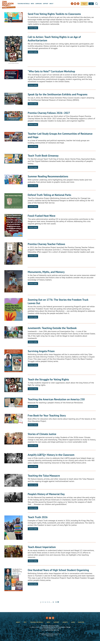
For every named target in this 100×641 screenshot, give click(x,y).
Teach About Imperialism (42, 547)
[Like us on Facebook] (47, 618)
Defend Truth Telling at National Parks (49, 195)
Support (45, 3)
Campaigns (38, 3)
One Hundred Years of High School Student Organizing (58, 570)
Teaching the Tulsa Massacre (44, 475)
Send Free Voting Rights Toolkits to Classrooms (54, 14)
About (51, 3)
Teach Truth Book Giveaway (43, 155)
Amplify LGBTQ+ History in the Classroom (51, 454)
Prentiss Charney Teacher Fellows (46, 244)
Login (91, 3)
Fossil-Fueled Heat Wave (41, 215)
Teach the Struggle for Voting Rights (48, 379)
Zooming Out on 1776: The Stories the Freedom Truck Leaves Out (58, 301)
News (32, 3)
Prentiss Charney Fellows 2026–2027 (49, 113)
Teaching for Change (64, 627)
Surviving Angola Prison (41, 351)
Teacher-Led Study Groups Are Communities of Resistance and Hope (60, 135)
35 (53, 602)
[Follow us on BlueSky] (50, 618)
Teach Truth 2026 (38, 517)
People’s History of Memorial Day (46, 494)
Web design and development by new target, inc (50, 633)
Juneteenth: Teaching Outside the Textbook (52, 328)
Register (81, 622)
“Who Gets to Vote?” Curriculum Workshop (51, 71)
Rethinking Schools (49, 627)
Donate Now (84, 4)
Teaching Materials (23, 3)
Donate (65, 622)
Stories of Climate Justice (42, 434)
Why (25, 622)
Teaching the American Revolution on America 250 (56, 399)
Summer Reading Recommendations (48, 176)
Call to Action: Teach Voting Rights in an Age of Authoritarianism (54, 38)
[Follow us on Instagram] (53, 618)
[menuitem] (23, 3)
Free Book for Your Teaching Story (47, 415)
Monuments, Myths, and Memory (46, 272)
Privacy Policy (50, 636)
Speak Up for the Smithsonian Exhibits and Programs (57, 94)
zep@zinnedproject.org (52, 630)
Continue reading (33, 27)
